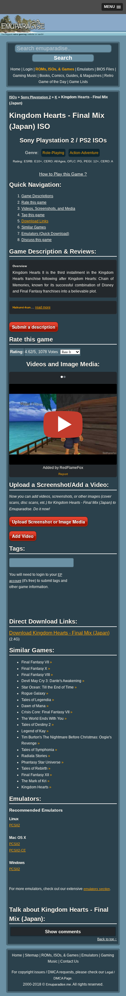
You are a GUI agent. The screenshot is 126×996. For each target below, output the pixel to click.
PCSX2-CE (17, 850)
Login (28, 69)
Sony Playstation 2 (36, 97)
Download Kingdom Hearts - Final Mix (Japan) (59, 633)
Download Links (34, 221)
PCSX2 (14, 825)
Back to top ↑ (107, 939)
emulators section (96, 889)
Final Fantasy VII (36, 662)
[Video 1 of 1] (63, 424)
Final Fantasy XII (36, 775)
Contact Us (69, 961)
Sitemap (32, 955)
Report (63, 474)
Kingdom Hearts (36, 787)
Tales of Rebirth (35, 768)
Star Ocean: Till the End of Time (49, 687)
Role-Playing (53, 153)
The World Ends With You (44, 718)
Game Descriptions (37, 196)
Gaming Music (25, 76)
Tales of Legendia (37, 700)
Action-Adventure (84, 153)
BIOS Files (105, 69)
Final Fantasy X (35, 668)
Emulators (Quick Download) (45, 234)
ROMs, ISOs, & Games (54, 69)
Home (15, 69)
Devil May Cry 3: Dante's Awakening (52, 681)
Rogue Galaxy (34, 693)
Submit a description (33, 327)
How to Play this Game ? (63, 174)
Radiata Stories (35, 756)
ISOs (13, 97)
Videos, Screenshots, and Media (48, 208)
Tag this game (33, 215)
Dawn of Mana (35, 706)
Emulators (85, 69)
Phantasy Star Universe (42, 762)
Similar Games (33, 227)
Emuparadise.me (58, 984)
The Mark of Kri (35, 781)
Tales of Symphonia (39, 750)
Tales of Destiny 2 (37, 724)
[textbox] (36, 562)
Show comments (63, 931)
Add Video (23, 536)
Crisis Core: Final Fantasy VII (46, 712)
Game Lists (78, 82)
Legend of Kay (35, 731)
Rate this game (33, 202)
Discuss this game (36, 240)
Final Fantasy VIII (37, 675)
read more (42, 307)
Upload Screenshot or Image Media (48, 522)
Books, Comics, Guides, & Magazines (70, 76)
